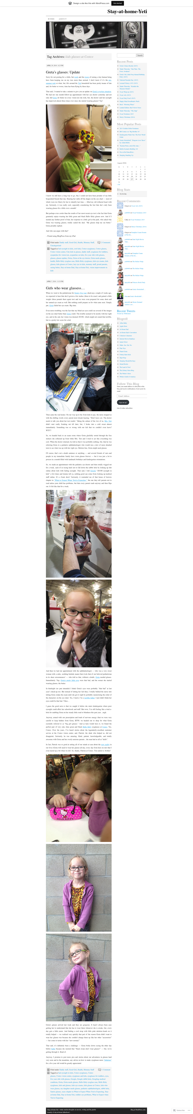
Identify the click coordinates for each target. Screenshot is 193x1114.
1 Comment (106, 1069)
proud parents (102, 264)
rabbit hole (105, 1088)
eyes (106, 1076)
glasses (52, 258)
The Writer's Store (125, 373)
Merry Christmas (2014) (127, 117)
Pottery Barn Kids (125, 354)
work (76, 77)
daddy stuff (86, 251)
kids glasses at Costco (64, 264)
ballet (53, 1048)
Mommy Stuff (89, 242)
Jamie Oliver (123, 342)
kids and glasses (65, 1085)
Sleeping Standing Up (126, 155)
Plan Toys (123, 348)
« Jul (118, 184)
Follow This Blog (128, 384)
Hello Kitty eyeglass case (65, 261)
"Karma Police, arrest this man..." (130, 146)
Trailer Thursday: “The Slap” (129, 111)
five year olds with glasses (94, 255)
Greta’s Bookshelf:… (139, 289)
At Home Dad (124, 329)
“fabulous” (108, 1060)
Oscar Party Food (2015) (127, 98)
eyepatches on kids (77, 255)
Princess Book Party (138, 282)
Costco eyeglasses (88, 248)
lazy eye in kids (79, 264)
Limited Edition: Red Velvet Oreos (130, 108)
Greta (55, 97)
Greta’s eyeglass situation (102, 91)
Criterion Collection (126, 336)
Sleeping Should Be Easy (127, 361)
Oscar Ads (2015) (125, 95)
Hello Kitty (87, 727)
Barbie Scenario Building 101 (129, 149)
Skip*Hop (123, 358)
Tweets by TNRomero (124, 313)
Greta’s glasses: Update (63, 71)
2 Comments (105, 242)
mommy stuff (91, 264)
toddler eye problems (83, 1094)
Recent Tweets (126, 311)
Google (93, 470)
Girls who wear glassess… (65, 287)
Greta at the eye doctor (81, 258)
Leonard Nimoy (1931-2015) (129, 83)
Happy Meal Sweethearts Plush (129, 101)
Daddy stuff (63, 242)
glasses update (61, 258)
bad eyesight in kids (65, 248)
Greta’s (77, 293)
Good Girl (73, 242)
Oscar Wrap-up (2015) (127, 92)
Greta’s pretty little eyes (70, 680)
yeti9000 (127, 213)
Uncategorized (55, 245)
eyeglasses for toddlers (99, 251)
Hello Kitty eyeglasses (83, 261)
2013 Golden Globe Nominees (129, 128)
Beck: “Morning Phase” (127, 104)
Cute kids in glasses (73, 251)
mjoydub (127, 246)
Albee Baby (123, 323)
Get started (117, 3)
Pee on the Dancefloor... (127, 152)
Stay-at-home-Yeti (127, 11)
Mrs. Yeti (108, 421)
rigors (87, 77)
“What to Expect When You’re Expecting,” (70, 480)
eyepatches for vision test (59, 255)
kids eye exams (98, 261)
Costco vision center (57, 251)
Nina (126, 296)
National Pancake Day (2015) (129, 80)
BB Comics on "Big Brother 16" (130, 131)
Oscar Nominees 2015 (127, 114)
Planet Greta (123, 351)
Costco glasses (101, 248)
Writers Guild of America (127, 377)
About (63, 19)
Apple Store (123, 326)
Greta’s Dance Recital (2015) (129, 66)
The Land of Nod (125, 367)
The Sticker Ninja (137, 261)
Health (80, 242)
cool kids (77, 248)
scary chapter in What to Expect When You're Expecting (83, 1091)
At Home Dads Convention (128, 332)
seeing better (55, 267)
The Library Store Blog (127, 370)
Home (51, 19)
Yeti (79, 83)
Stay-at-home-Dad (67, 267)
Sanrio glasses (55, 1091)
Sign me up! (123, 402)
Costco (104, 727)
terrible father (89, 698)
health (52, 261)
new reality (105, 744)
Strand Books (124, 364)
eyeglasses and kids (79, 1076)
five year (83, 293)
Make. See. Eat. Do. (126, 345)
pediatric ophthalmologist (90, 1088)
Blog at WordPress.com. (138, 1109)
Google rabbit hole (84, 1079)
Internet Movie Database (127, 339)
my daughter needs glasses (70, 1088)
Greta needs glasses (98, 258)
